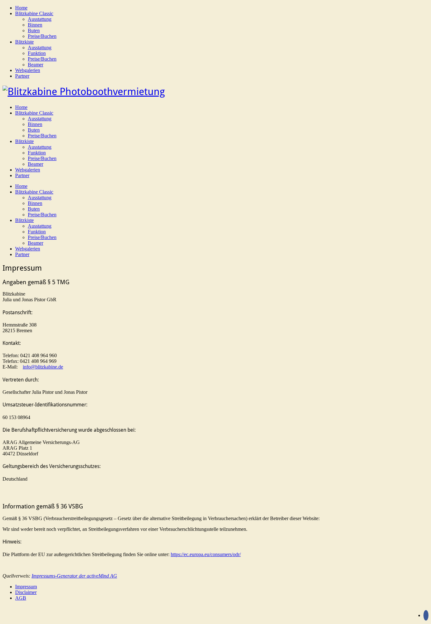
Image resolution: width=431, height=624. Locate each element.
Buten (34, 30)
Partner (22, 76)
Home (21, 7)
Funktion (37, 53)
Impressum (26, 586)
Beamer (35, 64)
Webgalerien (27, 70)
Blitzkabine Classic (34, 13)
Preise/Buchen (42, 36)
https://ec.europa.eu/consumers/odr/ (206, 554)
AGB (20, 598)
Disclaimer (26, 592)
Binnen (35, 24)
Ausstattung (39, 19)
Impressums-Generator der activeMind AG (74, 576)
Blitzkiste (24, 42)
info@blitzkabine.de (43, 366)
